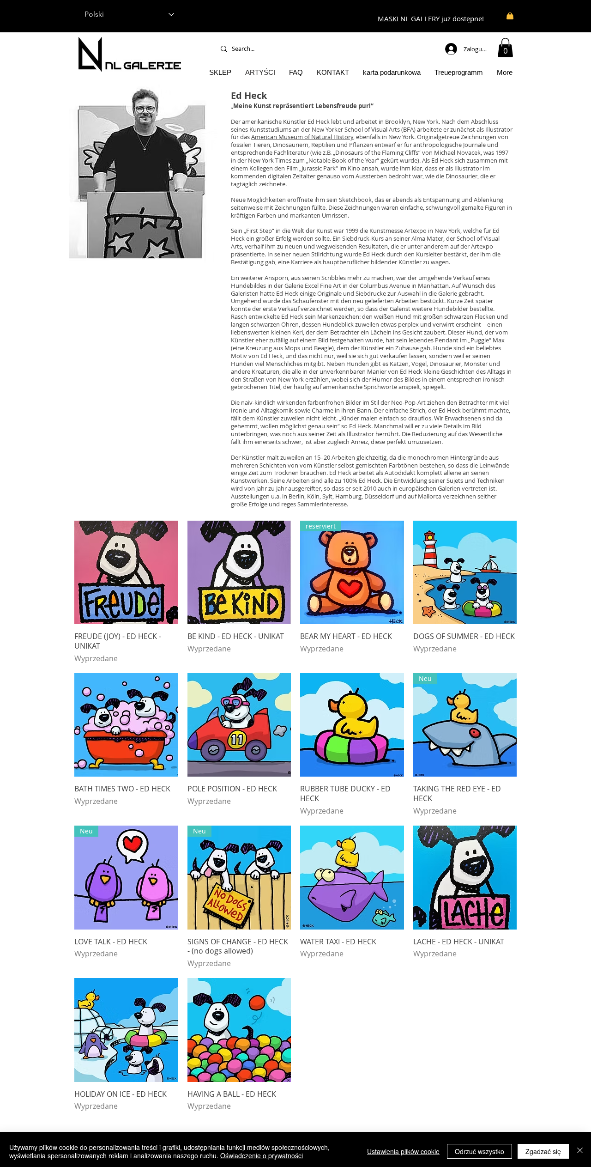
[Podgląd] (126, 573)
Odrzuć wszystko (479, 1151)
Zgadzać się (543, 1151)
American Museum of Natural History (302, 137)
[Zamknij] (579, 1151)
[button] (505, 47)
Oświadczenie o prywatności (261, 1155)
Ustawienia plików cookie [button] (403, 1151)
